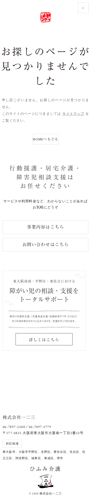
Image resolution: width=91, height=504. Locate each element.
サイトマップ (73, 114)
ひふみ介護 (45, 17)
